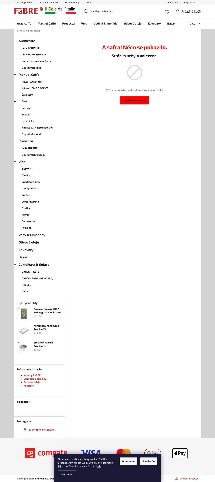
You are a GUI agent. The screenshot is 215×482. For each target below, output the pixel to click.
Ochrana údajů (72, 2)
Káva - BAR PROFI (32, 81)
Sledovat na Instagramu (41, 429)
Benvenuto (28, 221)
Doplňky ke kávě (31, 67)
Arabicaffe (27, 41)
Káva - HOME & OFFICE (35, 88)
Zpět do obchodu (134, 100)
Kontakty (29, 385)
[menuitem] (24, 23)
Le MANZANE (29, 148)
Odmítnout (128, 461)
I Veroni (26, 227)
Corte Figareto (30, 201)
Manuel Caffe (29, 74)
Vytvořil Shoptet (189, 478)
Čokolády (27, 94)
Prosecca (26, 141)
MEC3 (25, 291)
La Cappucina (30, 188)
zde (99, 466)
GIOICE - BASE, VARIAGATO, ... (38, 278)
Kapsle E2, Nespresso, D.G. (37, 127)
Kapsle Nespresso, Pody (36, 60)
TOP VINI (27, 168)
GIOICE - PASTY (30, 271)
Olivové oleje (29, 242)
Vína (22, 162)
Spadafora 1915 (31, 181)
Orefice (26, 208)
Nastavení (67, 474)
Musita (26, 175)
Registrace (189, 2)
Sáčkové (26, 107)
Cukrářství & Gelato (34, 264)
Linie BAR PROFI (31, 47)
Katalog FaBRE (24, 2)
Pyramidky (28, 120)
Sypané (26, 114)
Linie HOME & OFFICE (34, 54)
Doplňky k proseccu (33, 154)
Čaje (24, 101)
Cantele (26, 194)
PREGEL (26, 284)
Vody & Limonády (32, 235)
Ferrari (26, 214)
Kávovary (26, 250)
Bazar (23, 257)
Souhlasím (148, 461)
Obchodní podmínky (48, 2)
